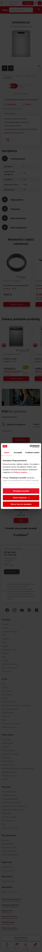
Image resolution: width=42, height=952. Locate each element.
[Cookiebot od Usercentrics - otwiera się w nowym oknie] (29, 446)
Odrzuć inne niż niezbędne (21, 504)
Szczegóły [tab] (18, 452)
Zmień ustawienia (20, 498)
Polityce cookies (20, 472)
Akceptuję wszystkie (21, 491)
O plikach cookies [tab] (32, 452)
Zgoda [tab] (6, 452)
